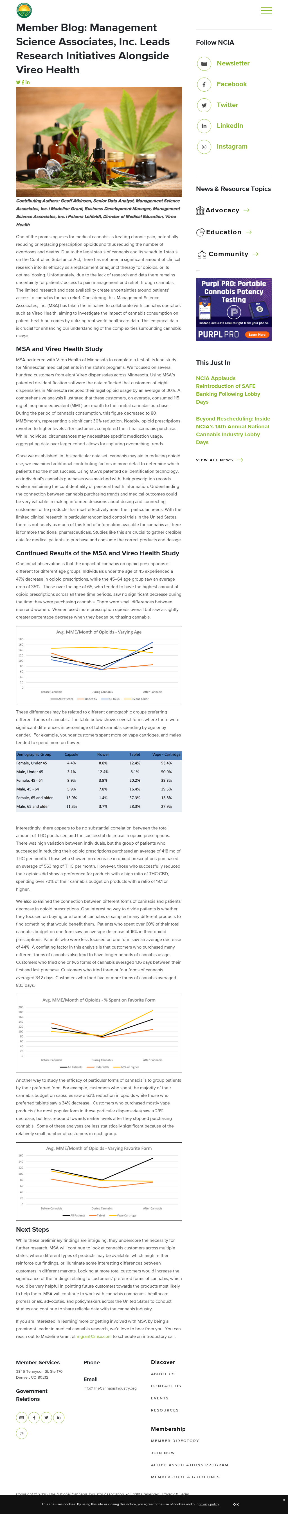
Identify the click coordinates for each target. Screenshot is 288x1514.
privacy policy (209, 1504)
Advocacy (223, 210)
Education (224, 232)
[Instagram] (204, 147)
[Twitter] (18, 83)
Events (160, 1398)
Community (229, 254)
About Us (163, 1374)
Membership (168, 1429)
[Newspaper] (21, 1417)
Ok (236, 1504)
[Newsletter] (204, 64)
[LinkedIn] (28, 83)
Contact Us (166, 1386)
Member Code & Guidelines (185, 1477)
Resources (165, 1410)
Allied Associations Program (190, 1465)
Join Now (163, 1453)
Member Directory (175, 1441)
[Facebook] (23, 83)
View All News (214, 460)
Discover (163, 1362)
